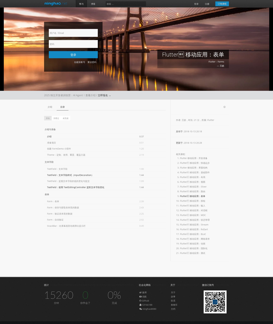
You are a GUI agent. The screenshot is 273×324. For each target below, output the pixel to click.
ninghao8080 (149, 308)
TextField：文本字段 (57, 168)
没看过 (56, 118)
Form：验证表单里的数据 (59, 213)
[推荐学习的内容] (224, 107)
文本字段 (49, 161)
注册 (207, 3)
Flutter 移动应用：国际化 (193, 248)
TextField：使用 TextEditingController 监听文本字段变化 (75, 187)
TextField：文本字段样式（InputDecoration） (70, 175)
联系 (173, 300)
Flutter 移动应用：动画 (192, 243)
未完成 (65, 118)
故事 (173, 296)
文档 (173, 308)
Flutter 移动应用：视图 (192, 181)
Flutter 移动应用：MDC (193, 215)
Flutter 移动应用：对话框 (193, 210)
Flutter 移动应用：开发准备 (193, 158)
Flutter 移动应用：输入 (192, 205)
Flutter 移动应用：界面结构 (193, 167)
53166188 (147, 304)
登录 (196, 3)
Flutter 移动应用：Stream (194, 224)
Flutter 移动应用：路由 (192, 191)
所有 (48, 118)
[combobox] (126, 3)
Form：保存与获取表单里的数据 (63, 207)
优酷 (144, 296)
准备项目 (51, 142)
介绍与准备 (50, 129)
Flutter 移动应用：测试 (192, 253)
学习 (81, 3)
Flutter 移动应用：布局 (192, 177)
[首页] (57, 3)
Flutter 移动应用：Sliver (193, 186)
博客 (93, 3)
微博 (144, 292)
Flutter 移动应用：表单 (192, 196)
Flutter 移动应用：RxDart (194, 229)
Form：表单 (53, 201)
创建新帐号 (79, 62)
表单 (47, 194)
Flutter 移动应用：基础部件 (195, 172)
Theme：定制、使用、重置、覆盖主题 (66, 154)
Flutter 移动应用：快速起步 (195, 162)
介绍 (50, 106)
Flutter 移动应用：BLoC (193, 234)
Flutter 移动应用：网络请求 (195, 238)
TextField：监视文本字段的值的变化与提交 (68, 181)
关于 (173, 292)
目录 (62, 106)
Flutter (210, 120)
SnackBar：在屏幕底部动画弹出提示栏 (66, 225)
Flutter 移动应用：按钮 (192, 200)
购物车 (174, 304)
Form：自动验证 (55, 219)
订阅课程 (222, 3)
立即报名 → (104, 95)
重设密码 (92, 62)
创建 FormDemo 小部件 (59, 148)
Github (145, 300)
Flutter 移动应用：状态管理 (195, 219)
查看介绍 (90, 95)
